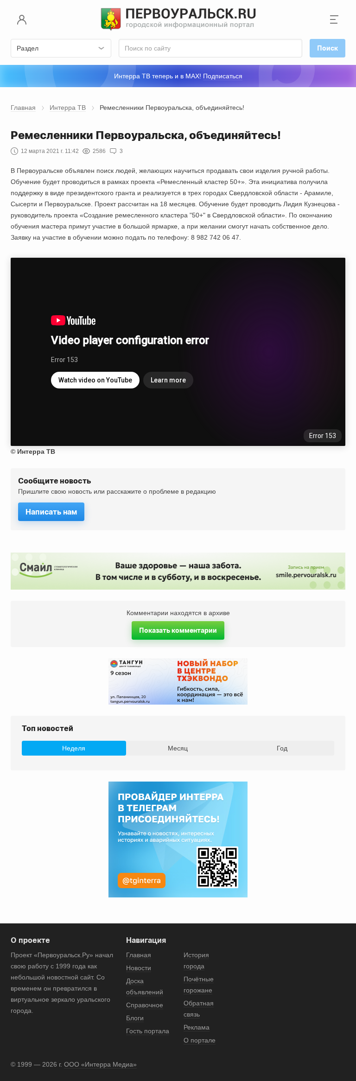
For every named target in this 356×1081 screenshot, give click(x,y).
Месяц (178, 748)
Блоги (135, 1018)
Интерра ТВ (68, 107)
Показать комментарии (178, 630)
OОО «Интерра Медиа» (100, 1064)
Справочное (144, 1005)
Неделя (73, 748)
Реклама (197, 1027)
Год (282, 748)
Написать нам (51, 511)
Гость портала (147, 1031)
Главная (23, 107)
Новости (138, 968)
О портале (200, 1040)
